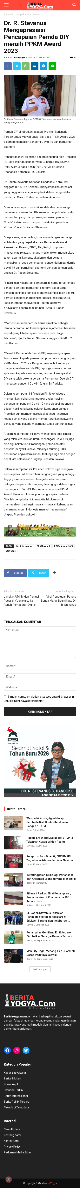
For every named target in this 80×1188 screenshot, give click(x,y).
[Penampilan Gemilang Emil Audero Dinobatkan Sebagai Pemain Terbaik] (13, 937)
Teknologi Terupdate (16, 1107)
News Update (12, 1129)
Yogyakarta (23, 14)
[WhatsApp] (26, 66)
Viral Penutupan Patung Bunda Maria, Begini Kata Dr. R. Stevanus (58, 600)
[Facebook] (8, 66)
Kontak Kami (11, 1140)
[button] (6, 5)
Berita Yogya (50, 1183)
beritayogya (19, 57)
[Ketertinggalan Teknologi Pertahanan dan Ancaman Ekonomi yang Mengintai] (13, 880)
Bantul (35, 14)
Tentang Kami (12, 1135)
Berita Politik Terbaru (17, 1101)
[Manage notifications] (8, 1179)
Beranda (8, 14)
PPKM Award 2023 (63, 546)
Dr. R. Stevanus (24, 546)
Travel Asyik (11, 1084)
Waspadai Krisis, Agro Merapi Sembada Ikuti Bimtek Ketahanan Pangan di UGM (47, 822)
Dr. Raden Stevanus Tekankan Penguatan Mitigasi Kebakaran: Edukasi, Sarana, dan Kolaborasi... (48, 916)
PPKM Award (43, 546)
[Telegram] (43, 66)
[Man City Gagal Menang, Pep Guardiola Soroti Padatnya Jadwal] (13, 956)
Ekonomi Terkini (13, 1090)
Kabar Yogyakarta (15, 1072)
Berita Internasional (16, 1095)
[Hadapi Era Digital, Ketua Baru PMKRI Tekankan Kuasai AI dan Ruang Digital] (13, 842)
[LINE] (52, 66)
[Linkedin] (34, 66)
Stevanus (11, 551)
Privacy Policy (12, 1146)
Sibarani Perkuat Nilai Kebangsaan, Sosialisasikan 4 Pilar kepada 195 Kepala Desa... (48, 897)
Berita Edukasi (12, 1078)
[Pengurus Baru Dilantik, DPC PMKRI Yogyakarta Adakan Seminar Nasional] (13, 861)
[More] (54, 573)
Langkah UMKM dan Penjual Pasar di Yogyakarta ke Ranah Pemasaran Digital (21, 600)
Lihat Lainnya (39, 969)
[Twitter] (17, 66)
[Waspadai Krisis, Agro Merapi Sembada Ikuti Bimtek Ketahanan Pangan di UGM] (13, 823)
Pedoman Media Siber (17, 1152)
